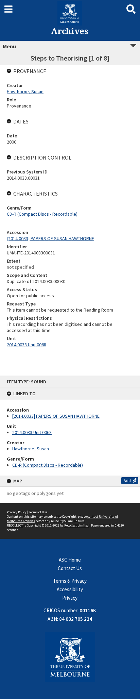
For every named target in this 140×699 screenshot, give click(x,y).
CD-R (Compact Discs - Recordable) (47, 465)
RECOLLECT (15, 525)
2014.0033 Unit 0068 (32, 432)
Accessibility (70, 589)
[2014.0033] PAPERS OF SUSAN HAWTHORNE (56, 416)
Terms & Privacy (70, 581)
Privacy (69, 598)
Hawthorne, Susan (30, 449)
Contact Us (70, 568)
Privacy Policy (17, 512)
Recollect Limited (76, 525)
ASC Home (70, 559)
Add (127, 480)
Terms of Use (38, 512)
